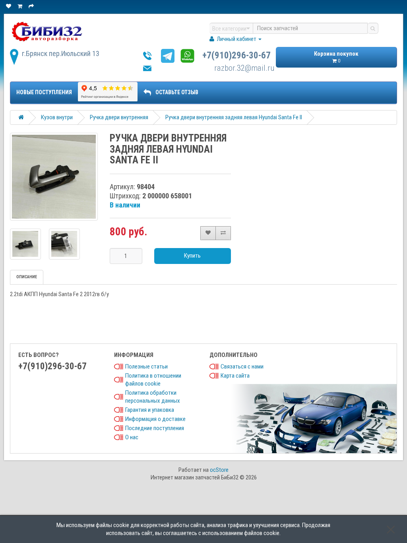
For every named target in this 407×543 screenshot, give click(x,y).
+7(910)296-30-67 (236, 55)
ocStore (219, 469)
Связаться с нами (242, 366)
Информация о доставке (155, 419)
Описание (26, 277)
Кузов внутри (57, 117)
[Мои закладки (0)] (9, 6)
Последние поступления (154, 428)
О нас (131, 437)
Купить (192, 255)
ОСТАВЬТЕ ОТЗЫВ (176, 92)
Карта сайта (235, 375)
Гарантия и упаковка (149, 409)
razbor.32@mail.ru (244, 68)
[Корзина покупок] (20, 6)
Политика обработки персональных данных (152, 396)
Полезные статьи (146, 366)
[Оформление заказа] (32, 6)
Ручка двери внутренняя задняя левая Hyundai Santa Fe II (233, 117)
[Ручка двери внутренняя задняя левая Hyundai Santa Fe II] (54, 177)
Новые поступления (44, 92)
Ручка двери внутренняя (119, 117)
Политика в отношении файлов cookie (153, 379)
